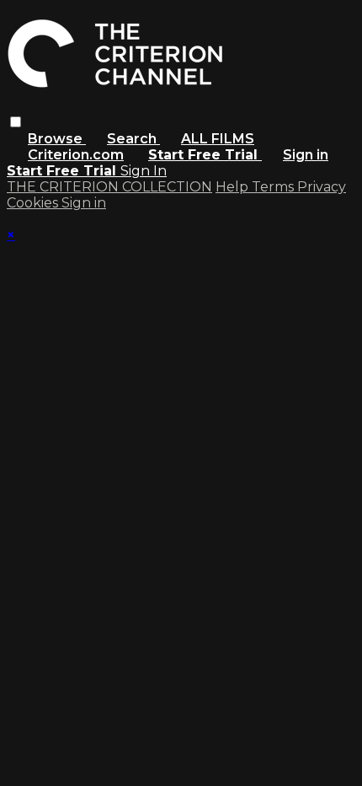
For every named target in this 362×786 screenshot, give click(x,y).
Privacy (321, 187)
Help (234, 187)
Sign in (305, 155)
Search (133, 139)
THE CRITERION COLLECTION (109, 187)
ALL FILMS (217, 139)
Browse (57, 139)
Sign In (143, 171)
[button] (15, 121)
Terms (274, 187)
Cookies (34, 203)
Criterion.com (76, 155)
